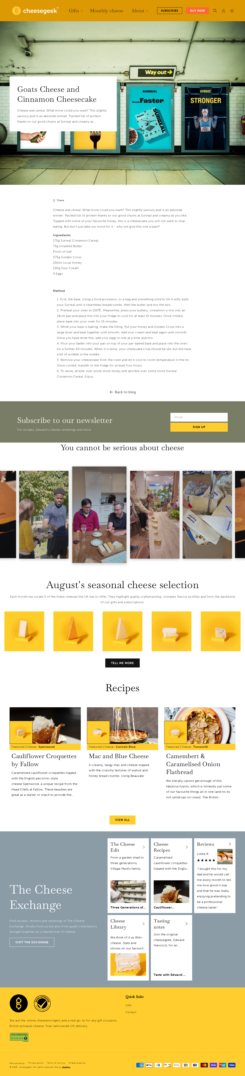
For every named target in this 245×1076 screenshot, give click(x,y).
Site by (58, 1067)
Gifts (129, 1005)
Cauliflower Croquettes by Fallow (44, 760)
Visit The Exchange (32, 942)
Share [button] (60, 200)
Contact (131, 1012)
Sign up (199, 427)
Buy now (197, 10)
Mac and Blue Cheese (119, 756)
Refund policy (17, 1063)
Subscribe (169, 10)
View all (122, 820)
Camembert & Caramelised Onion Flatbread (193, 764)
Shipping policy (77, 1063)
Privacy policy (35, 1063)
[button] (75, 10)
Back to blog (125, 392)
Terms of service (56, 1063)
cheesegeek (25, 1067)
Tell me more (122, 663)
